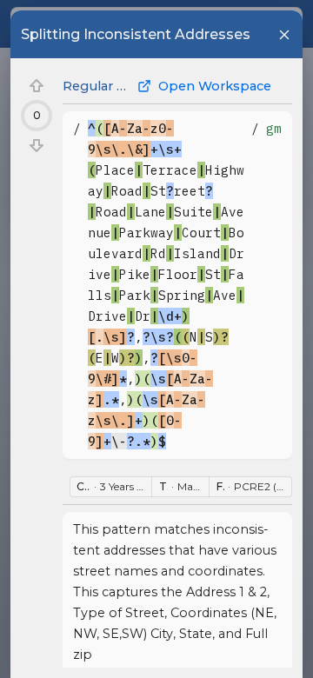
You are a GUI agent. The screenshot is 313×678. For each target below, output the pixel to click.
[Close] (284, 34)
